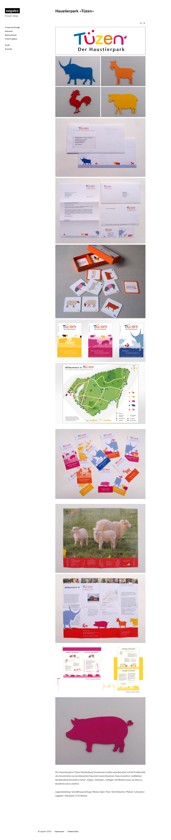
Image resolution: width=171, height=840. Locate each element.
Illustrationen (11, 35)
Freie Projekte (11, 39)
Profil (7, 45)
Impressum (59, 831)
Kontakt (8, 49)
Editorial (8, 31)
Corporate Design (12, 27)
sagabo (12, 10)
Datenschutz (73, 831)
